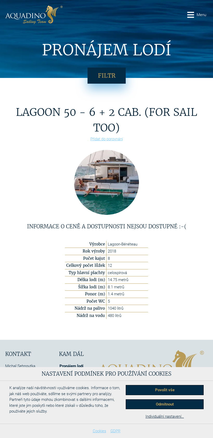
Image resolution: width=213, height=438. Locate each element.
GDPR (115, 431)
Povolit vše (165, 390)
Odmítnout (165, 404)
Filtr (106, 75)
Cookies (99, 431)
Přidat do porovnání (106, 139)
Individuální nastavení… (164, 416)
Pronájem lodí (71, 366)
